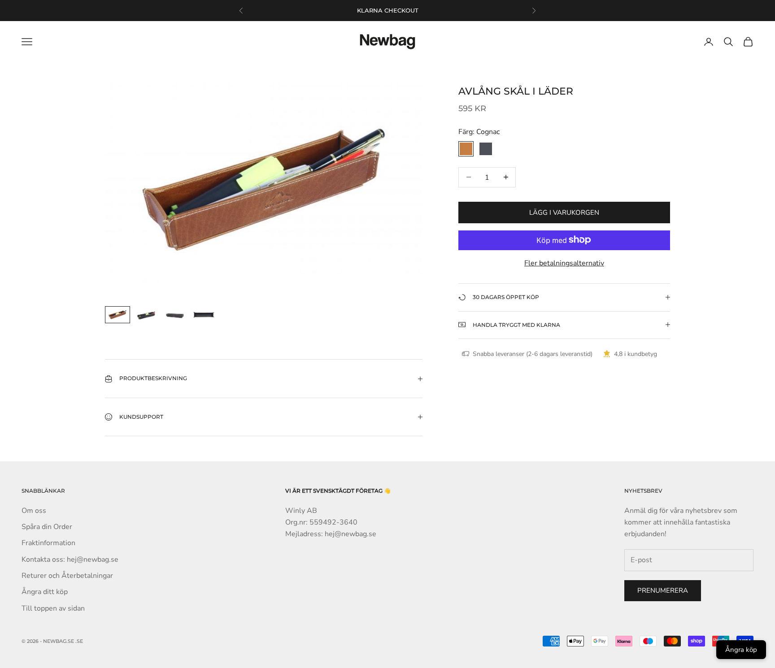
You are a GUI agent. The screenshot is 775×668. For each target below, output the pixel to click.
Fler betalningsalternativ (564, 263)
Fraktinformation (48, 543)
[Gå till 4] (203, 315)
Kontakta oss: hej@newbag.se (70, 559)
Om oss (34, 511)
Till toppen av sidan (53, 608)
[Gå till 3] (174, 315)
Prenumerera (662, 590)
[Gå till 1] (117, 315)
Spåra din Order (47, 527)
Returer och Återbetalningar (67, 576)
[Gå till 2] (146, 315)
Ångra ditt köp (45, 592)
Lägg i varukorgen (564, 212)
